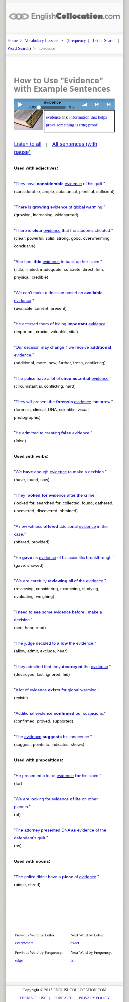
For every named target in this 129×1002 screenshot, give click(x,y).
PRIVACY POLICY (94, 998)
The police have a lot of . (63, 378)
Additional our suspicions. (60, 713)
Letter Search (104, 40)
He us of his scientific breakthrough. (64, 557)
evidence (53, 117)
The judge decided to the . (55, 643)
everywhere (24, 943)
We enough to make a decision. (60, 471)
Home (13, 40)
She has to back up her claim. (58, 261)
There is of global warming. (60, 207)
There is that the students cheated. (63, 230)
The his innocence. (53, 736)
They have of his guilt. (60, 183)
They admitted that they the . (62, 666)
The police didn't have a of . (57, 876)
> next (109, 104)
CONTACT (63, 998)
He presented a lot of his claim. (58, 775)
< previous (97, 104)
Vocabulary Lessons (41, 40)
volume (85, 104)
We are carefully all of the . (60, 580)
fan (73, 960)
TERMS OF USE (33, 998)
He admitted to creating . (53, 432)
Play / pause (20, 104)
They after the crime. (56, 495)
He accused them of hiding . (61, 323)
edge (19, 960)
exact (74, 943)
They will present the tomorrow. (63, 401)
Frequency (77, 40)
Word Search (18, 48)
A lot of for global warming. (57, 689)
